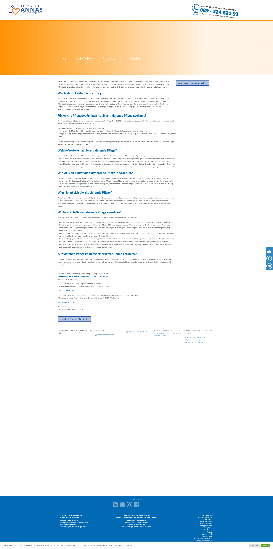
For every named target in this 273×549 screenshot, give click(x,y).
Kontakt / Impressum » (205, 517)
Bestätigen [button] (266, 545)
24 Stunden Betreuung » (205, 521)
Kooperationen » (208, 536)
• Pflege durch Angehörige (192, 340)
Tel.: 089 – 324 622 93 (66, 291)
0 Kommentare (102, 63)
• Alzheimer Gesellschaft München (195, 337)
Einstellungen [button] (255, 545)
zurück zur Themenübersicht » (74, 319)
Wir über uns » (208, 530)
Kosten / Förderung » (206, 523)
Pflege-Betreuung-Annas (73, 63)
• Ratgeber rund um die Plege (193, 342)
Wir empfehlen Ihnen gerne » (203, 538)
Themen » (210, 532)
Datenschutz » (208, 519)
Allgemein (93, 63)
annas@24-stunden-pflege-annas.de (76, 527)
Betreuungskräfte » (207, 528)
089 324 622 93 (70, 525)
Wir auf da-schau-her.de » (204, 540)
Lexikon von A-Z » (207, 534)
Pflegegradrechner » (206, 526)
